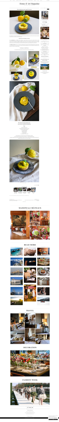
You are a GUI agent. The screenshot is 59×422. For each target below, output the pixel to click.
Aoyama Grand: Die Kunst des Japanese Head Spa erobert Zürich (45, 51)
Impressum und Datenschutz (30, 410)
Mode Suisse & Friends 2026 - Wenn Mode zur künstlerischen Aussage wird (44, 49)
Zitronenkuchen (27, 195)
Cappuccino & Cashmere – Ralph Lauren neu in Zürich (45, 54)
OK (53, 419)
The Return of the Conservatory (45, 46)
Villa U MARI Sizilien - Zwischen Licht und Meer (45, 41)
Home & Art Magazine (29, 3)
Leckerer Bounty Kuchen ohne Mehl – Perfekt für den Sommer (45, 43)
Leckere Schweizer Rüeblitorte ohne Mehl (33, 192)
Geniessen (15, 195)
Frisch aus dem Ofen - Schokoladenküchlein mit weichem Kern (20, 192)
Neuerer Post (15, 200)
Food (13, 195)
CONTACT (41, 0)
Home (10, 0)
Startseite (24, 201)
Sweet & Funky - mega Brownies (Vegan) (29, 192)
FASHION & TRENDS (30, 0)
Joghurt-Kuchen (18, 195)
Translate (46, 25)
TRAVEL (13, 0)
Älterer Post (32, 200)
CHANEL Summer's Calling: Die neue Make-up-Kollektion (45, 45)
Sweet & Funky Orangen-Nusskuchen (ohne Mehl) (25, 192)
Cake (11, 195)
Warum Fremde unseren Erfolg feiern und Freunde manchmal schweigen (45, 53)
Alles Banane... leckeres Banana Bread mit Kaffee (15, 192)
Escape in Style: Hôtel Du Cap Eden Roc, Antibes (45, 60)
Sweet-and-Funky (23, 195)
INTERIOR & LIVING (18, 0)
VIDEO (38, 0)
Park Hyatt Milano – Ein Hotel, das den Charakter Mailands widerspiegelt (44, 47)
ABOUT (35, 0)
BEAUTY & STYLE (24, 0)
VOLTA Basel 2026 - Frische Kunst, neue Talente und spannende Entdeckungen (45, 56)
